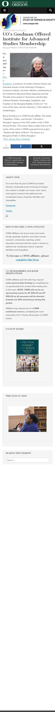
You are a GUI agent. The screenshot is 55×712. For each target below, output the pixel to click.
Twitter (9, 211)
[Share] (21, 146)
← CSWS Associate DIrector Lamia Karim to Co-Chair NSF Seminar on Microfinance (14, 161)
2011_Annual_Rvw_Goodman (16, 139)
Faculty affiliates (18, 30)
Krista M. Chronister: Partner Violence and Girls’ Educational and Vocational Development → (40, 162)
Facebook (10, 205)
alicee (7, 47)
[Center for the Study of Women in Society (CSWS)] (27, 21)
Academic (7, 30)
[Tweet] (41, 146)
